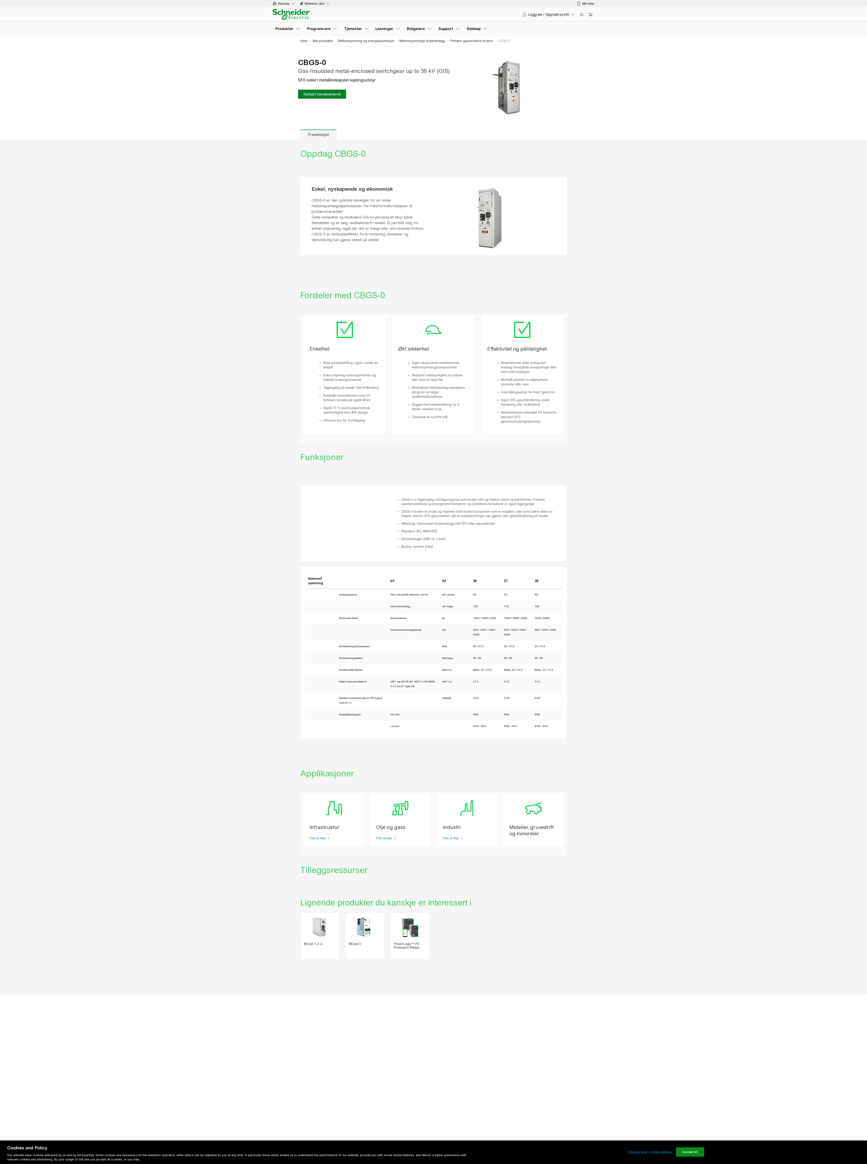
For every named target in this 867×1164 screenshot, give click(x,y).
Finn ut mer (318, 838)
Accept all (689, 1152)
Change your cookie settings (650, 1152)
